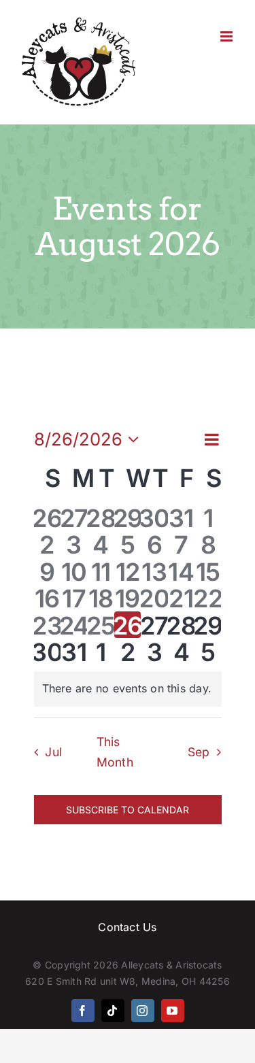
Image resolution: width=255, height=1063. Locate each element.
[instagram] (142, 1010)
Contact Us (127, 927)
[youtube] (172, 1010)
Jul (53, 752)
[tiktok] (112, 1010)
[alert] (128, 689)
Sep (199, 752)
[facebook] (83, 1010)
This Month (115, 752)
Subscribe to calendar (127, 809)
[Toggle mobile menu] (227, 36)
